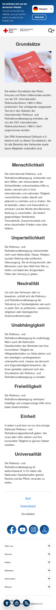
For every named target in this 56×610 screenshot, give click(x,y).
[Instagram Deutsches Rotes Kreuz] (33, 529)
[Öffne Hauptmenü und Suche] (51, 30)
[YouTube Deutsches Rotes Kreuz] (22, 529)
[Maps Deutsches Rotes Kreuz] (44, 529)
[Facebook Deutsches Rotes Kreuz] (11, 529)
